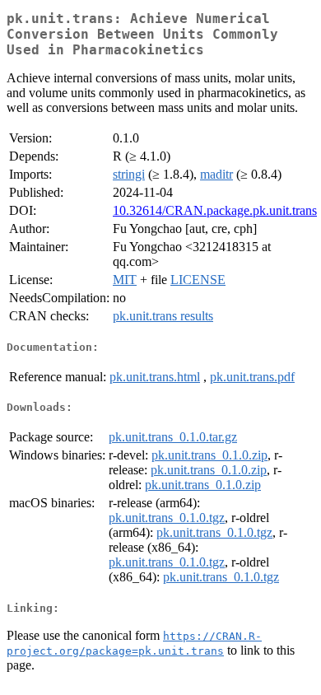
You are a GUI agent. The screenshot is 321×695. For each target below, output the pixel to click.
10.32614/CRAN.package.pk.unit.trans (215, 210)
